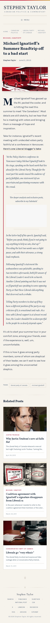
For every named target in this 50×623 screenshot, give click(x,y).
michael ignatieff (38, 385)
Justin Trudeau (13, 435)
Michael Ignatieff (12, 38)
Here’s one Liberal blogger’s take (22, 148)
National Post (21, 602)
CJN (33, 602)
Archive (23, 612)
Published (22, 599)
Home (5, 32)
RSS (13, 612)
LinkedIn (21, 607)
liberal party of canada (19, 385)
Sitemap (34, 612)
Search (10, 599)
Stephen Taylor (9, 60)
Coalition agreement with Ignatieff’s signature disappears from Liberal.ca (24, 497)
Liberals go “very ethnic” (20, 552)
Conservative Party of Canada (19, 549)
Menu (26, 20)
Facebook (34, 607)
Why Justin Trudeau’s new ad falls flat (25, 440)
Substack (36, 599)
